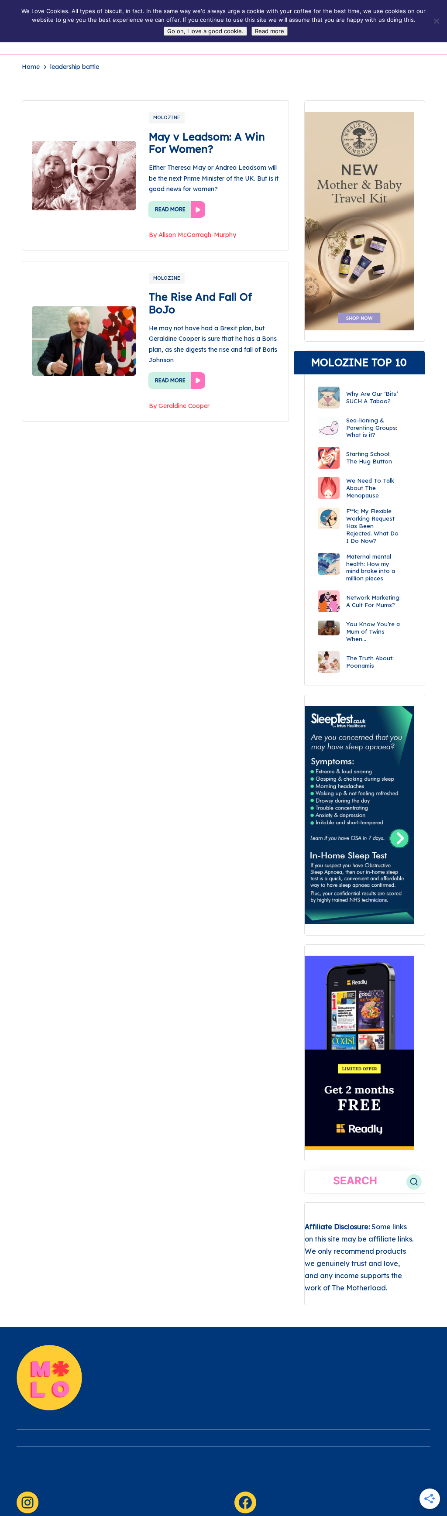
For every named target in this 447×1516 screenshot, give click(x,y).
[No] (436, 21)
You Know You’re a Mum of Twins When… (373, 631)
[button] (414, 1182)
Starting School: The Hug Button (369, 457)
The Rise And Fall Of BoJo (200, 303)
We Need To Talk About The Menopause (370, 488)
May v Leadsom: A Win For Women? (207, 143)
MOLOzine (166, 117)
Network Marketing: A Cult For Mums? (373, 601)
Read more (269, 30)
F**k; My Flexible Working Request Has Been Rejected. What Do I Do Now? (372, 526)
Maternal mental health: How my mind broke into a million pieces (370, 567)
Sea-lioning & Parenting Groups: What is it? (371, 428)
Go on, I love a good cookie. (205, 30)
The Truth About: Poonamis (370, 662)
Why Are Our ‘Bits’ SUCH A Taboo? (372, 397)
